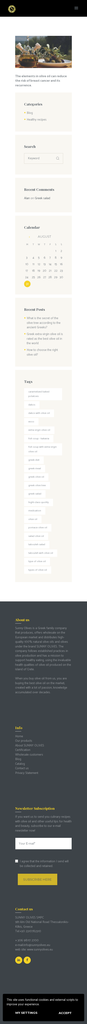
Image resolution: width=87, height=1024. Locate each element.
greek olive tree (37, 485)
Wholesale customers (29, 754)
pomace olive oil (37, 527)
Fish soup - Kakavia (38, 438)
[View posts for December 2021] (27, 237)
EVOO (31, 422)
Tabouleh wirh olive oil (40, 553)
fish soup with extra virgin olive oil (42, 449)
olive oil (32, 519)
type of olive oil (37, 561)
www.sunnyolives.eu (40, 949)
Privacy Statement (26, 773)
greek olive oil (36, 477)
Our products (23, 740)
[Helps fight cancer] (43, 52)
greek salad (34, 494)
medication (34, 511)
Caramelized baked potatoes (38, 394)
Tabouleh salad (36, 544)
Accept (65, 1013)
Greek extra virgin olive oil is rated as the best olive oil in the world (45, 339)
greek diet (33, 460)
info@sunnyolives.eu (37, 945)
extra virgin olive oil (39, 430)
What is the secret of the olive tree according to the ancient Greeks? (43, 323)
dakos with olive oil (39, 413)
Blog (30, 112)
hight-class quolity (38, 502)
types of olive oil (37, 570)
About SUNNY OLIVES (29, 745)
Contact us (22, 768)
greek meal (34, 468)
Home (19, 736)
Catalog (20, 763)
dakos (31, 405)
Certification (22, 750)
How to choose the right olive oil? (42, 352)
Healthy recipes (37, 119)
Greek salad (42, 198)
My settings (26, 1013)
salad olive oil (36, 536)
